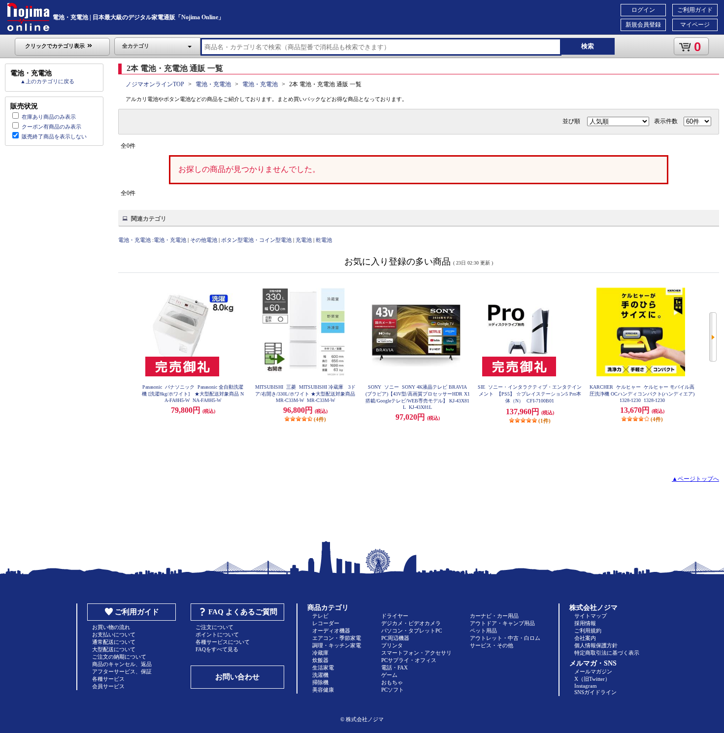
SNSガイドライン (595, 692)
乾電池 (324, 240)
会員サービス (108, 686)
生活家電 (323, 667)
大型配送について (113, 649)
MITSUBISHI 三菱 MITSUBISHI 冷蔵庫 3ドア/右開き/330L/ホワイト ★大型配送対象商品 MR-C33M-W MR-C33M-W (305, 393)
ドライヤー (394, 616)
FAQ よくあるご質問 (242, 612)
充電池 (304, 240)
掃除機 (320, 682)
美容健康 (323, 690)
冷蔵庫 (320, 653)
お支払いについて (113, 634)
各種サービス (108, 679)
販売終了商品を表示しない (54, 136)
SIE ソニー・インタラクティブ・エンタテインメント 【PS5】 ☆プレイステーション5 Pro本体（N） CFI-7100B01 (530, 393)
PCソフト (392, 690)
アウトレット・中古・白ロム (505, 638)
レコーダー (325, 623)
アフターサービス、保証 (122, 671)
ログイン (643, 9)
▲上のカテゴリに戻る (47, 81)
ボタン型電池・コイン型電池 (256, 240)
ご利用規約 (587, 630)
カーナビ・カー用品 (494, 616)
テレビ (320, 616)
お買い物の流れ (111, 627)
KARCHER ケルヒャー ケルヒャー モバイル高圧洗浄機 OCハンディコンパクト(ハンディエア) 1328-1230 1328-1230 (642, 393)
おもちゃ (392, 682)
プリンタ (392, 645)
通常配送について (113, 642)
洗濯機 (320, 675)
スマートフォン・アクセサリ (416, 653)
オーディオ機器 (331, 630)
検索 (587, 46)
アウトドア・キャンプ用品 (502, 623)
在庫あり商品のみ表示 (49, 117)
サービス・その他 (491, 645)
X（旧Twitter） (592, 679)
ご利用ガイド (695, 9)
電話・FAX (394, 667)
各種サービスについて (223, 642)
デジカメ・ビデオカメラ (411, 623)
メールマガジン (593, 671)
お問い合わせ (237, 677)
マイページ (695, 24)
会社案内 (585, 638)
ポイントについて (217, 634)
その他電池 (203, 240)
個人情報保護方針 (596, 645)
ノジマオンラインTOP (155, 84)
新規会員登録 (643, 24)
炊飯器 (320, 660)
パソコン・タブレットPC (411, 630)
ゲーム (389, 675)
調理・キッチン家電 (336, 645)
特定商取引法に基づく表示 (606, 653)
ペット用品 (483, 630)
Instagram (585, 686)
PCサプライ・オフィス (408, 660)
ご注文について (214, 627)
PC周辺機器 (395, 638)
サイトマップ (590, 616)
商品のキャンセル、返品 (122, 664)
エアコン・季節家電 (336, 638)
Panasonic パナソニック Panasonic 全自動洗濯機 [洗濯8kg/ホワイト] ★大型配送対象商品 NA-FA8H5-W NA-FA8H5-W (193, 393)
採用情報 (585, 623)
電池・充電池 (213, 84)
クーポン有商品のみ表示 (51, 127)
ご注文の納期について (119, 657)
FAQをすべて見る (217, 649)
